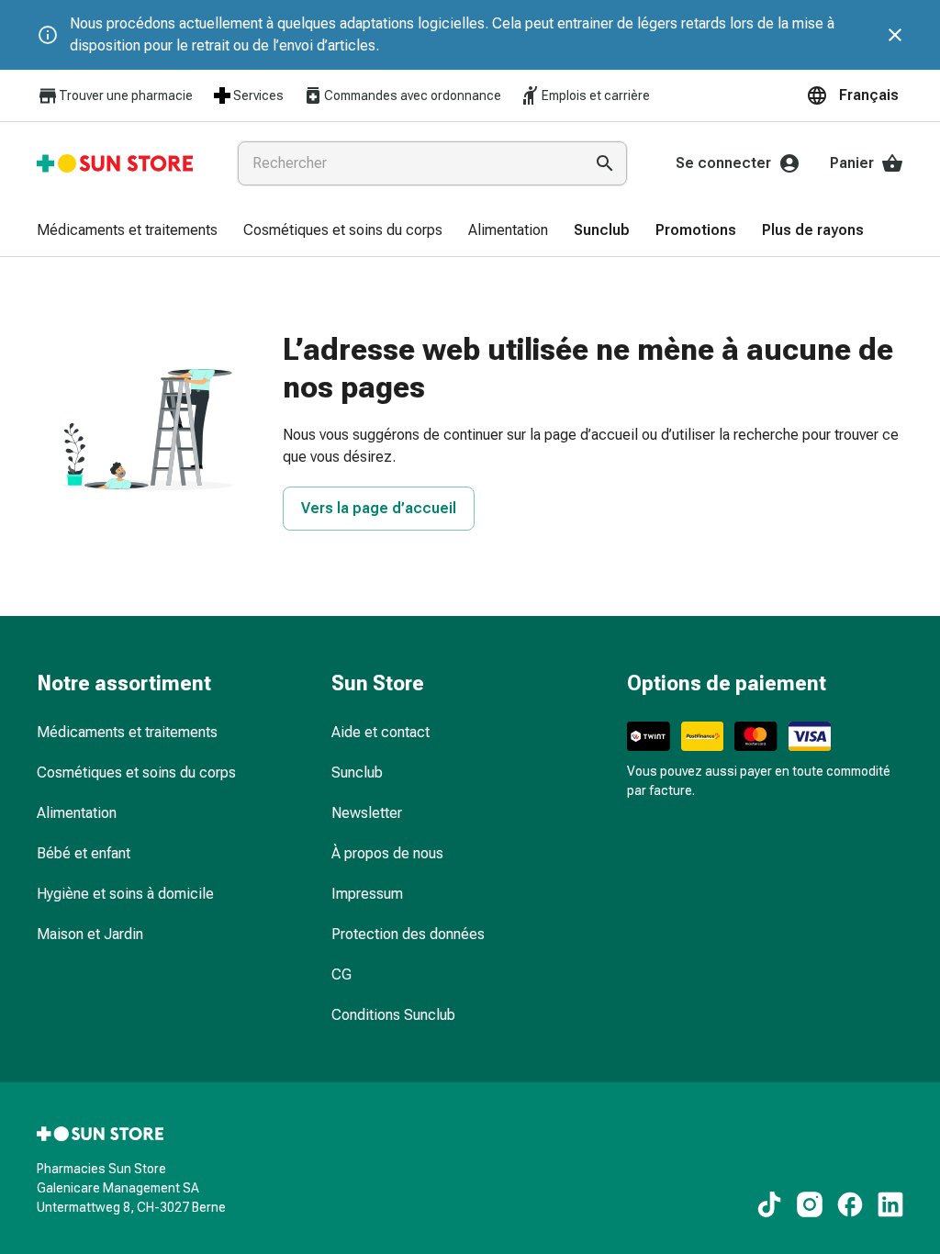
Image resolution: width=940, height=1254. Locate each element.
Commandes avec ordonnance (412, 95)
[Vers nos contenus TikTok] (769, 1204)
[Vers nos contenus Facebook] (850, 1204)
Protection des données (408, 934)
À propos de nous (387, 853)
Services (258, 95)
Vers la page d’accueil (378, 508)
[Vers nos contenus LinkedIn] (890, 1204)
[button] (854, 95)
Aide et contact (380, 732)
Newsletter (366, 813)
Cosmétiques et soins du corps (136, 772)
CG (341, 974)
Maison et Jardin (90, 934)
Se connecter (723, 163)
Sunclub (357, 772)
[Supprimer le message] (895, 34)
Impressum (367, 893)
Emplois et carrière (596, 95)
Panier (852, 163)
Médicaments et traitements (127, 732)
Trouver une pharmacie (126, 95)
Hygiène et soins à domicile (125, 893)
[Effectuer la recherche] (605, 163)
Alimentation (77, 813)
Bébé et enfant (83, 853)
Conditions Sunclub (393, 1015)
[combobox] (407, 163)
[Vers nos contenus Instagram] (809, 1204)
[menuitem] (127, 231)
